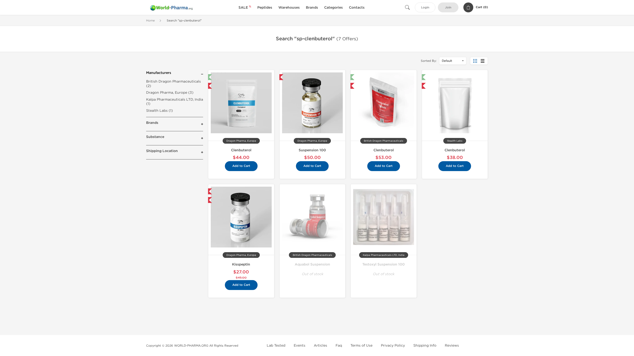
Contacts (357, 7)
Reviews (452, 345)
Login (425, 7)
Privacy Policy (393, 345)
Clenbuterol (241, 150)
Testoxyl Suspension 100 (383, 264)
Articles (320, 345)
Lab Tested (276, 345)
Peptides (264, 7)
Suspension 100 (312, 150)
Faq (339, 345)
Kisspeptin (241, 264)
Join (448, 7)
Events (299, 345)
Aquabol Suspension (312, 264)
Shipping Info (424, 345)
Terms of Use (361, 345)
